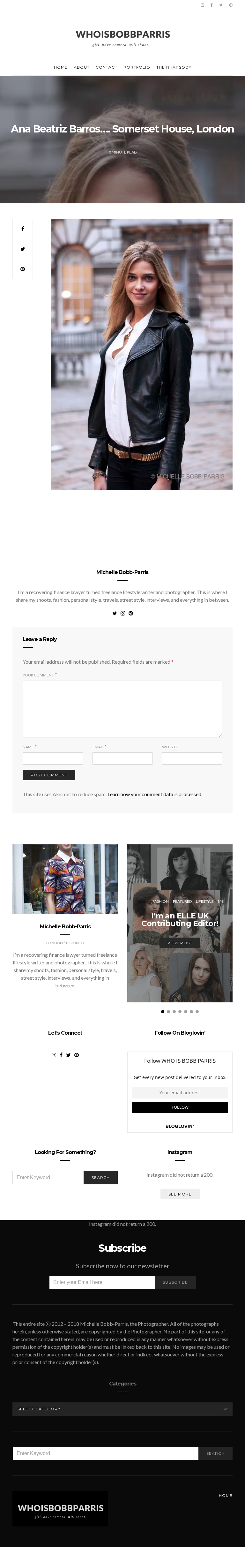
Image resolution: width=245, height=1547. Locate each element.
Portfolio (136, 67)
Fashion (160, 901)
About (82, 67)
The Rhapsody (173, 67)
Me (221, 901)
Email (98, 746)
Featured (182, 901)
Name (28, 746)
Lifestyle (205, 901)
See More (180, 1194)
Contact (106, 67)
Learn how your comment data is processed (154, 794)
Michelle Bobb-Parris (122, 572)
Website (170, 746)
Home (61, 67)
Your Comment (38, 675)
